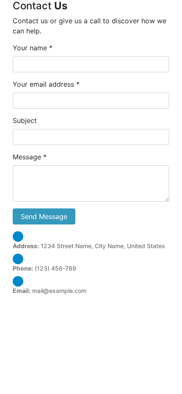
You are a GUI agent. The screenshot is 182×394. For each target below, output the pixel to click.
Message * (30, 157)
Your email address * (46, 84)
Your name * (32, 48)
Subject (25, 120)
